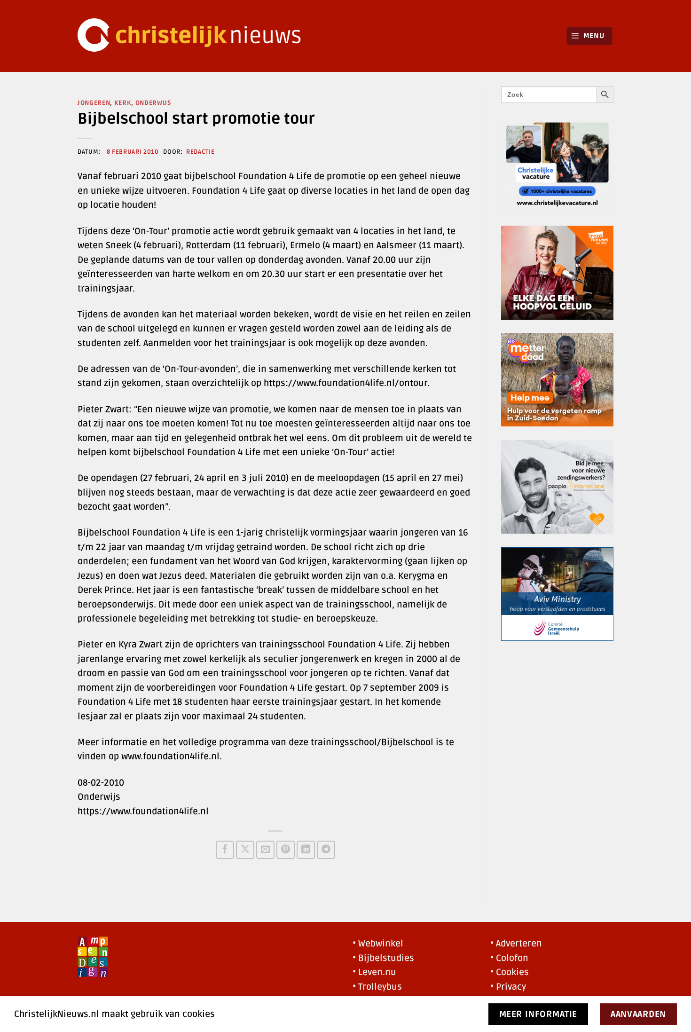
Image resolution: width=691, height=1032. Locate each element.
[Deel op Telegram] (326, 850)
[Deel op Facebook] (225, 850)
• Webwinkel (378, 943)
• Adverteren (516, 943)
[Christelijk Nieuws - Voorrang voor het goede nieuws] (195, 36)
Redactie (200, 152)
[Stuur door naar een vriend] (265, 850)
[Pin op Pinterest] (285, 850)
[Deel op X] (245, 850)
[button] (589, 36)
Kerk (123, 103)
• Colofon (509, 958)
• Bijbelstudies (383, 958)
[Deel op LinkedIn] (306, 850)
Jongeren (94, 103)
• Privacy (508, 987)
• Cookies (509, 972)
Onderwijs (153, 103)
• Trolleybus (377, 987)
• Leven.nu (374, 972)
